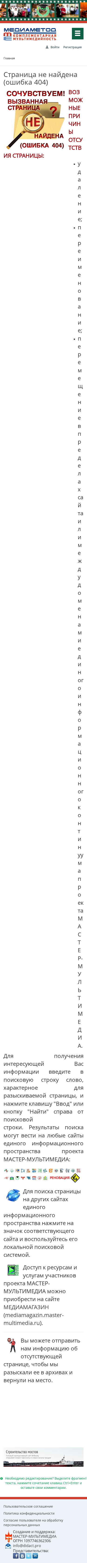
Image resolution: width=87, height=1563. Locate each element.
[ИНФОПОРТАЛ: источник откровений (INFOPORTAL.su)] (23, 1170)
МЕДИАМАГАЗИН (26, 1307)
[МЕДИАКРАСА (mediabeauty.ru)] (6, 1177)
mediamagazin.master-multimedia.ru (33, 1319)
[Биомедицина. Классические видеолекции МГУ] (45, 1170)
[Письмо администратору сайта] (8, 1545)
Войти (55, 47)
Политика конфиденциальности (29, 1513)
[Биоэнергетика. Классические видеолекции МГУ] (34, 1170)
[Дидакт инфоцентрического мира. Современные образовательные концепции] (56, 1170)
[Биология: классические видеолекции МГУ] (39, 1170)
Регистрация (72, 47)
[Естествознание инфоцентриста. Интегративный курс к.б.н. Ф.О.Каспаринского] (12, 1170)
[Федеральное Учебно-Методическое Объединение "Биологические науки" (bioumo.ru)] (17, 1177)
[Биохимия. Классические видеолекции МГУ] (28, 1170)
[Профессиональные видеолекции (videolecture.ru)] (62, 1170)
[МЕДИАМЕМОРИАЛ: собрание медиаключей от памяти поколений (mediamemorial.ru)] (39, 1177)
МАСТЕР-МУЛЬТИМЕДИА (34, 1536)
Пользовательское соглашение (28, 1506)
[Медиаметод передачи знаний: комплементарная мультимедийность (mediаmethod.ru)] (34, 1177)
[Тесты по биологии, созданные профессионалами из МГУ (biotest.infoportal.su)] (45, 1177)
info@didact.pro (27, 1545)
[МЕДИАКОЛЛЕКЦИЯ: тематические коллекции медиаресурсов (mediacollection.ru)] (78, 1170)
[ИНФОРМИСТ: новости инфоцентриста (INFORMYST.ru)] (17, 1170)
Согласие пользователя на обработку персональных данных (33, 1522)
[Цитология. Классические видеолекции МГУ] (51, 1170)
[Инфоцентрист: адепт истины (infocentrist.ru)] (73, 1170)
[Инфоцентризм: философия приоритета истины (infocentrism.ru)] (67, 1170)
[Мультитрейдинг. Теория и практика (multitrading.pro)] (6, 1170)
